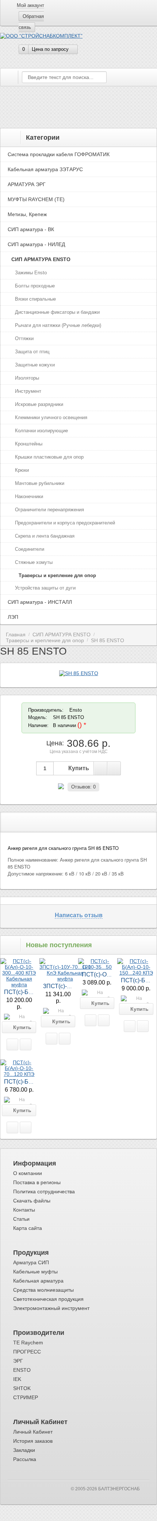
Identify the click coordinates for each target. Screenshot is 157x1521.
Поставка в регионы (37, 1182)
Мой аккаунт (30, 5)
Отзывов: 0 (83, 787)
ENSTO (22, 1370)
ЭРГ (18, 1361)
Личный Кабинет (33, 1432)
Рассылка (24, 1459)
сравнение (114, 768)
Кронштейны (28, 444)
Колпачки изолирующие (41, 430)
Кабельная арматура (38, 1281)
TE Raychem (28, 1342)
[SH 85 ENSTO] (78, 673)
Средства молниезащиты (43, 1290)
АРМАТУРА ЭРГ (27, 184)
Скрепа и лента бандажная (44, 536)
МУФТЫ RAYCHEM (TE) (36, 199)
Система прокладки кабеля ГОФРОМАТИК (59, 154)
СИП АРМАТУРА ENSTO (40, 259)
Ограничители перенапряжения (49, 509)
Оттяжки (24, 338)
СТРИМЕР (25, 1397)
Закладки (24, 1450)
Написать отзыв (79, 915)
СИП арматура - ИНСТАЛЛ (40, 602)
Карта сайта (27, 1228)
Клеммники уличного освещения (51, 417)
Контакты (24, 1210)
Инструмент (28, 391)
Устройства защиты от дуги (45, 588)
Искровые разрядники (39, 404)
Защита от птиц (32, 351)
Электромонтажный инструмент (51, 1308)
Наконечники (29, 496)
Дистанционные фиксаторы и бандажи (57, 312)
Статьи (21, 1219)
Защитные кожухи (35, 365)
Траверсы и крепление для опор (57, 575)
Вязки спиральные (35, 299)
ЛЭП (13, 617)
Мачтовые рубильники (39, 483)
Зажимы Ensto (31, 272)
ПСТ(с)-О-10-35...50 (108, 974)
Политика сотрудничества (44, 1191)
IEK (17, 1379)
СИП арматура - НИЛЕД (36, 244)
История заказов (33, 1441)
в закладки (100, 768)
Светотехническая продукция (48, 1299)
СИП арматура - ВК (31, 229)
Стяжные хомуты (34, 562)
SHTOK (22, 1388)
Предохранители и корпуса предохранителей (65, 523)
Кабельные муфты (35, 1272)
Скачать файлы (31, 1201)
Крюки (22, 470)
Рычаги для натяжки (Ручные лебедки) (58, 325)
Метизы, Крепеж (27, 214)
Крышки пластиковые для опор (49, 457)
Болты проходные (35, 286)
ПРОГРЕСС (27, 1352)
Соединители (29, 549)
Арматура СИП (31, 1262)
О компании (27, 1173)
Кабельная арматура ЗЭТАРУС (45, 169)
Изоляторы (27, 378)
